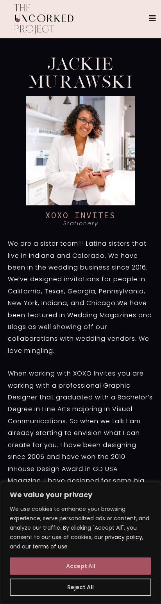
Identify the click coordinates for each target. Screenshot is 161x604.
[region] (80, 543)
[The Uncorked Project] (44, 19)
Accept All (80, 566)
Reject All (80, 587)
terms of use (50, 546)
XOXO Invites (80, 215)
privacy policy (123, 537)
